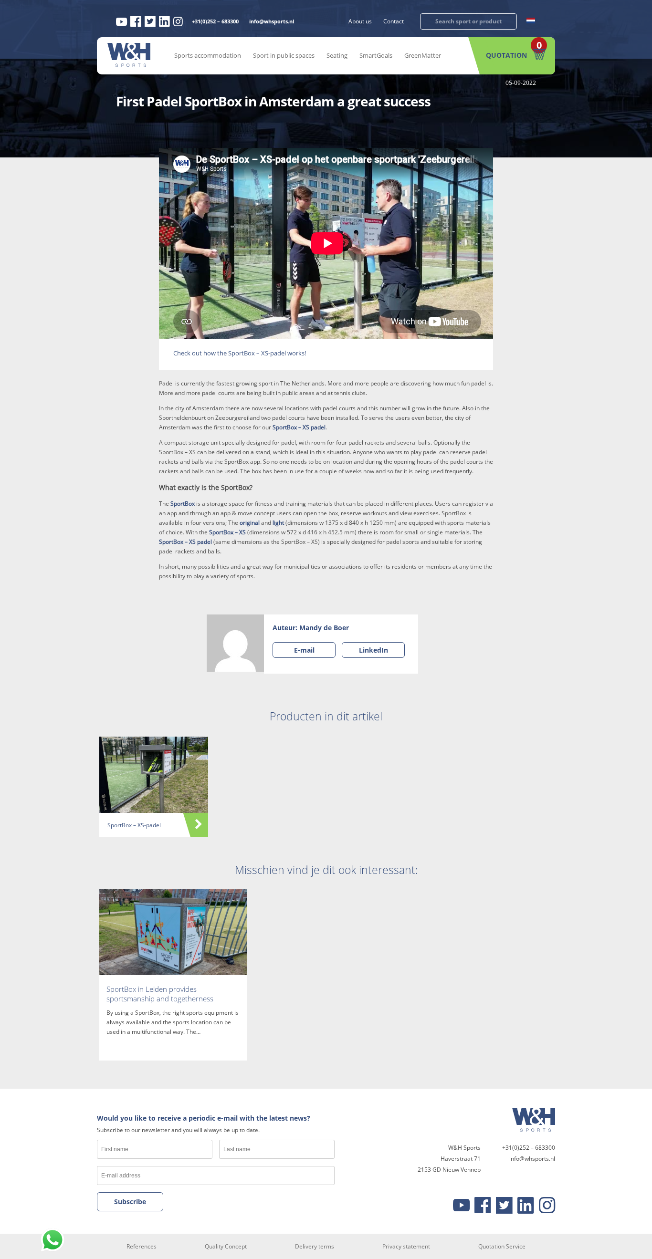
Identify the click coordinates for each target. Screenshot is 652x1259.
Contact (393, 21)
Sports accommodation (207, 55)
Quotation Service (502, 1246)
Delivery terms (314, 1246)
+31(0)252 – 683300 (215, 21)
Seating (336, 55)
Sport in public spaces (284, 55)
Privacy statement (406, 1246)
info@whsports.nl (271, 21)
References (141, 1246)
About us (360, 21)
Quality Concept (226, 1246)
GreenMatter (422, 55)
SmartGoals (375, 55)
